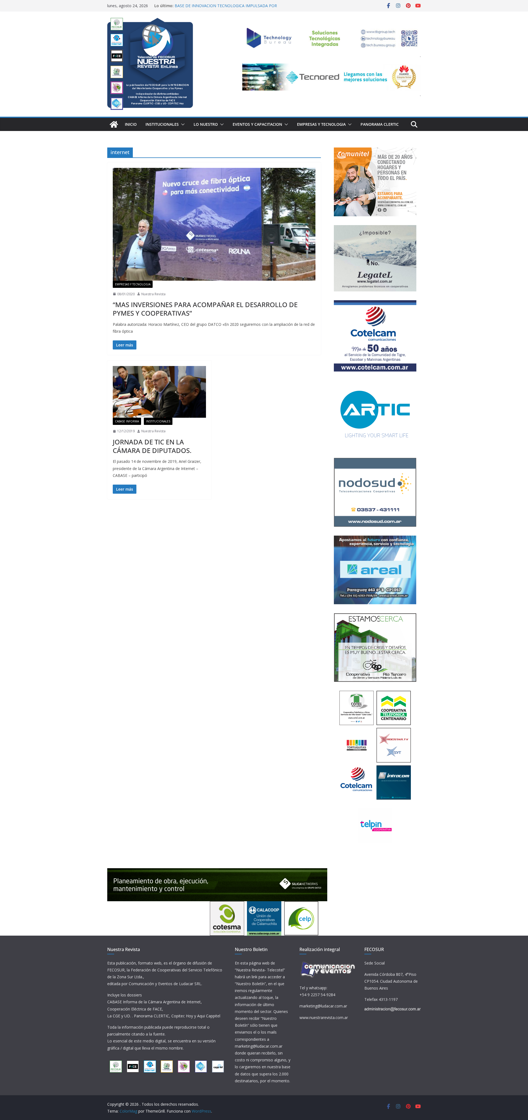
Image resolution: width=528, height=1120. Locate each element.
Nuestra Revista (153, 294)
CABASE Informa (127, 421)
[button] (182, 124)
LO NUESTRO (206, 124)
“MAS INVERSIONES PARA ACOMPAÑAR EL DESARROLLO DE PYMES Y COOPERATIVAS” (205, 309)
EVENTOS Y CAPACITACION (257, 124)
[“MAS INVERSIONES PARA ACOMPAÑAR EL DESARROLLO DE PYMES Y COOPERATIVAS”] (214, 224)
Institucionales (162, 124)
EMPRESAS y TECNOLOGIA (321, 124)
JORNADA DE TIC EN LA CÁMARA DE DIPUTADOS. (152, 446)
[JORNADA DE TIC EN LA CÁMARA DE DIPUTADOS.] (159, 392)
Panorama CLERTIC (380, 124)
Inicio (131, 124)
